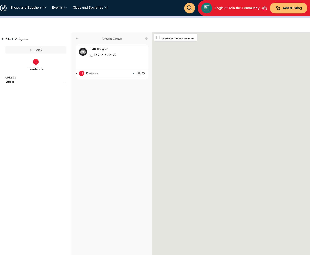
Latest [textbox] (10, 81)
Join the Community (243, 8)
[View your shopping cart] (264, 8)
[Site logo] (4, 8)
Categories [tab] (21, 39)
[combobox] (35, 81)
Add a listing (292, 8)
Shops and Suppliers (26, 7)
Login (219, 8)
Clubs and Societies (88, 7)
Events (57, 7)
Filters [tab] (9, 39)
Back (38, 50)
